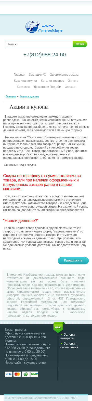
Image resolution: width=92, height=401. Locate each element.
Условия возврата (68, 336)
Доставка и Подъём (48, 87)
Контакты (23, 87)
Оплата (73, 80)
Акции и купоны (29, 96)
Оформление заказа (64, 74)
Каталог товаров (52, 80)
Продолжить (73, 260)
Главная (19, 74)
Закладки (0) (37, 74)
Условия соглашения (69, 345)
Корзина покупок (25, 80)
